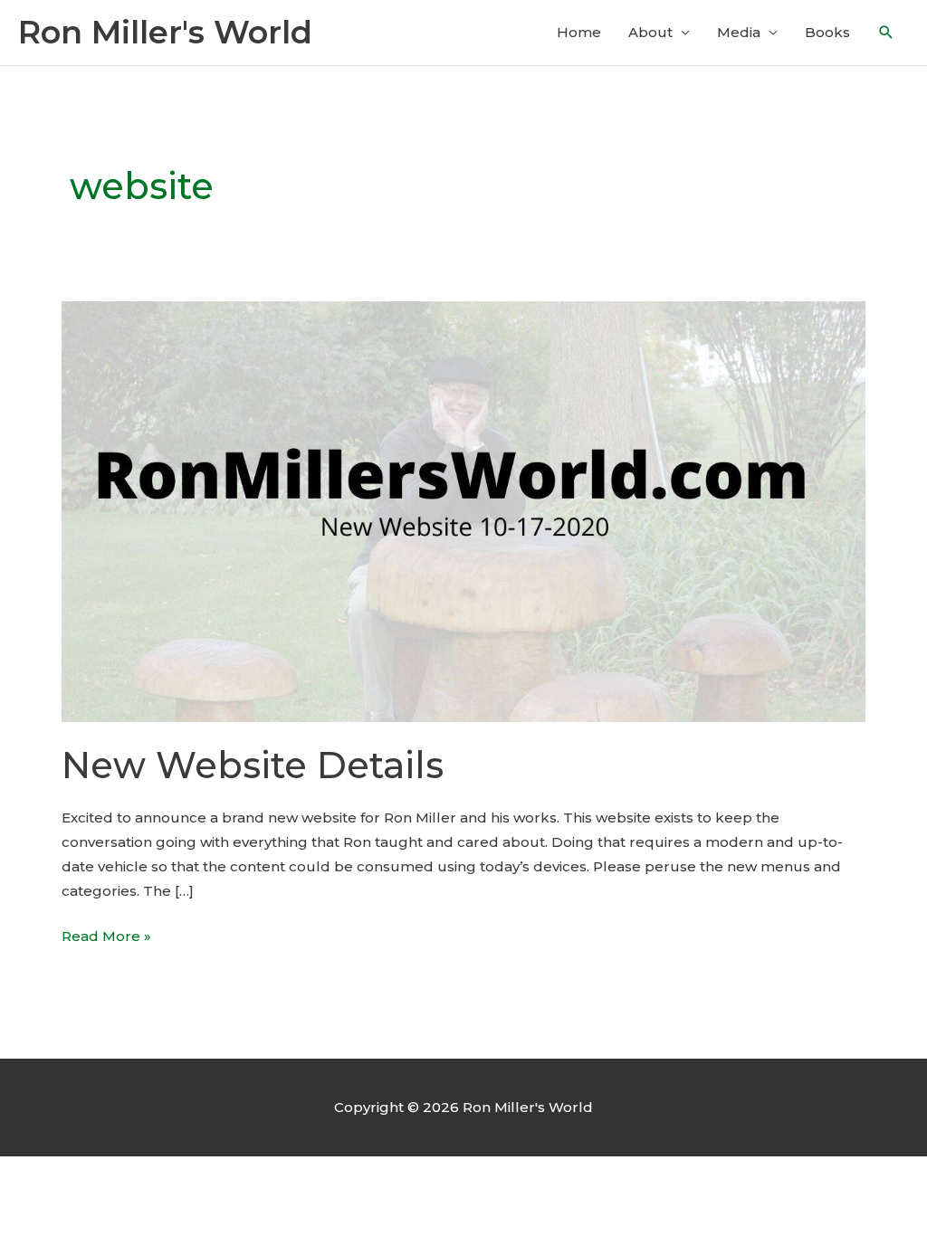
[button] (886, 33)
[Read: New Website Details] (463, 509)
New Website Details (253, 765)
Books (827, 32)
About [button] (650, 32)
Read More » (106, 937)
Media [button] (738, 32)
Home (579, 32)
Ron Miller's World (165, 32)
